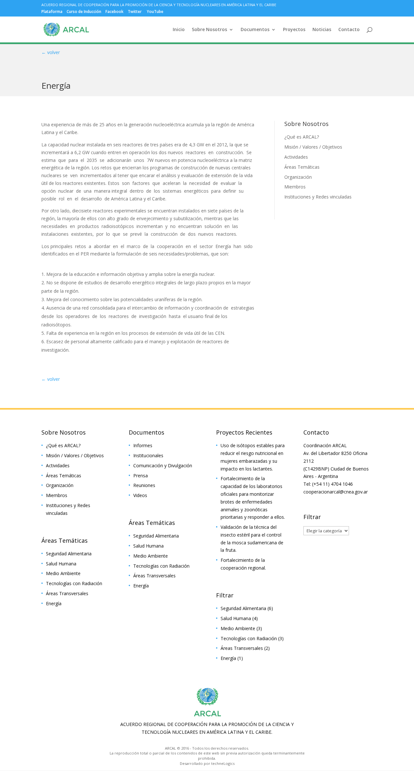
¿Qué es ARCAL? (301, 137)
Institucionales (148, 455)
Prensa (140, 475)
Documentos (255, 29)
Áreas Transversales (67, 593)
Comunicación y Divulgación (162, 465)
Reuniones (144, 485)
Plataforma (51, 12)
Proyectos (294, 29)
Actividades (296, 157)
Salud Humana (61, 564)
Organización (298, 177)
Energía (53, 603)
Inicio (179, 29)
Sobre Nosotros (209, 29)
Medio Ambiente (63, 573)
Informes (142, 445)
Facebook (114, 12)
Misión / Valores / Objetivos (313, 147)
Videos (140, 495)
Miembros (295, 187)
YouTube (155, 12)
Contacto (349, 29)
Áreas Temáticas (302, 167)
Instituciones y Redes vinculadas (318, 197)
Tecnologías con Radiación (74, 583)
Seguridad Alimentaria (69, 553)
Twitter (135, 12)
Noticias (321, 29)
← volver (50, 52)
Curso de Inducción (84, 12)
